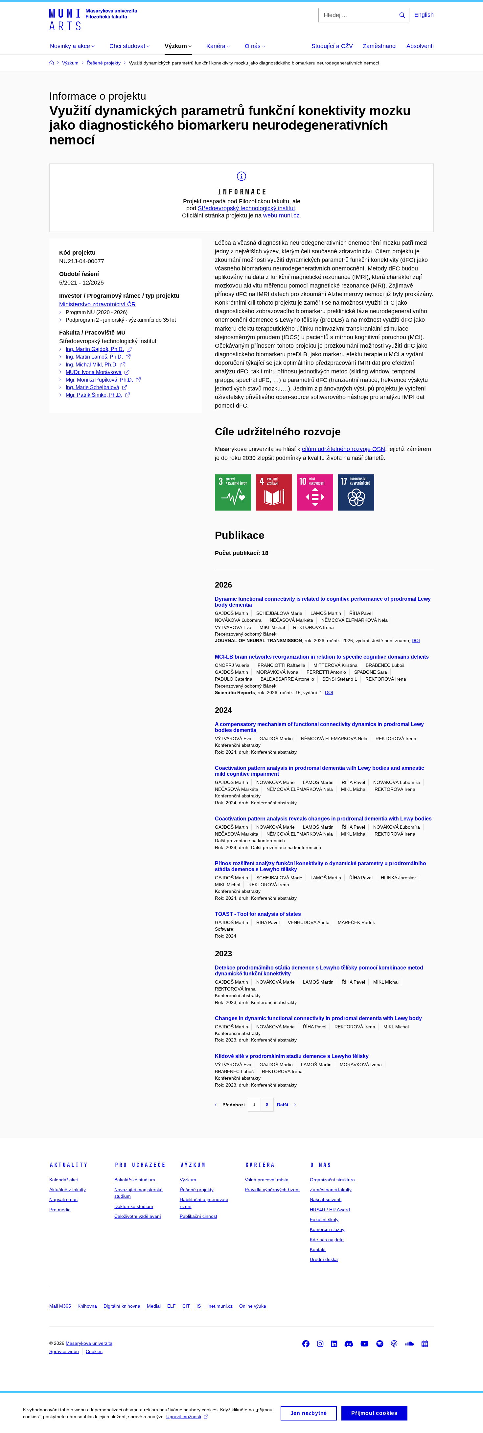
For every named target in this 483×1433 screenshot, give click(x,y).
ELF (171, 1306)
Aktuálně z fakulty (67, 1189)
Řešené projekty (197, 1189)
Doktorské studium (133, 1206)
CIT (186, 1306)
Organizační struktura (332, 1179)
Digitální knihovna (122, 1306)
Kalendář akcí (63, 1179)
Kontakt (318, 1249)
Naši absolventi (325, 1199)
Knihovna (87, 1306)
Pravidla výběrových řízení (272, 1189)
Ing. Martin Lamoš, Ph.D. (94, 357)
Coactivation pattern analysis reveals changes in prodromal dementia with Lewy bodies (323, 818)
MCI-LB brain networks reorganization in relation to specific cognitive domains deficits (322, 657)
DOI (416, 640)
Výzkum (192, 1165)
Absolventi (420, 46)
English (424, 15)
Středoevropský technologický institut (246, 208)
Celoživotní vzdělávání (137, 1216)
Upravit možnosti (183, 1416)
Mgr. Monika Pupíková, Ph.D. (99, 380)
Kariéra (260, 1165)
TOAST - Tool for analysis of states (258, 914)
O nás (320, 1165)
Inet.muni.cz (220, 1306)
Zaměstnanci (380, 46)
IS (198, 1306)
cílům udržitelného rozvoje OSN (343, 449)
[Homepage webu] (93, 19)
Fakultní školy (324, 1219)
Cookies (94, 1351)
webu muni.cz (281, 215)
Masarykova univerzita (89, 1343)
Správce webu (64, 1351)
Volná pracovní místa (266, 1179)
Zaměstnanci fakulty (331, 1189)
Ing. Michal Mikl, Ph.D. (92, 364)
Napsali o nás (63, 1199)
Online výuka (252, 1306)
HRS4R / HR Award (330, 1209)
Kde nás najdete (327, 1239)
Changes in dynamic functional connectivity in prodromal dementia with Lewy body (318, 1018)
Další (282, 1104)
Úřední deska (324, 1259)
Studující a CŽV (332, 46)
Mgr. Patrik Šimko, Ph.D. (94, 395)
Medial (154, 1306)
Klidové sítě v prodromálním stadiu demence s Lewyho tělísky (292, 1056)
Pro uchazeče (140, 1165)
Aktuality (68, 1165)
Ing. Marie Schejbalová (92, 387)
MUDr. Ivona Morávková (94, 372)
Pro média (60, 1209)
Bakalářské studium (134, 1179)
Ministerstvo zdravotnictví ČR (97, 304)
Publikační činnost (198, 1216)
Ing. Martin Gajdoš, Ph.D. (95, 349)
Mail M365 (60, 1306)
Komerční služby (327, 1229)
